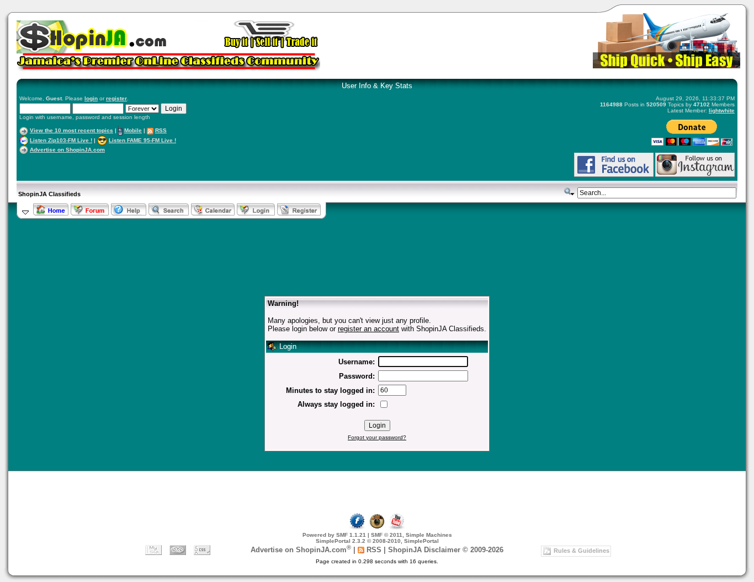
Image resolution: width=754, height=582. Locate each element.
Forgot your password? (377, 437)
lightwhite (722, 110)
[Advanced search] (570, 191)
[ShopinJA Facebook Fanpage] (614, 175)
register (116, 98)
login (91, 98)
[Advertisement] (148, 164)
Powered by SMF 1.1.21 (334, 535)
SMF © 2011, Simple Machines (411, 535)
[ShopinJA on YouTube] (397, 528)
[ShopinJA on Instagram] (695, 175)
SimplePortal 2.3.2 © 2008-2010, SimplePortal (377, 541)
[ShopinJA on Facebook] (357, 528)
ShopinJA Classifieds (49, 194)
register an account (368, 329)
